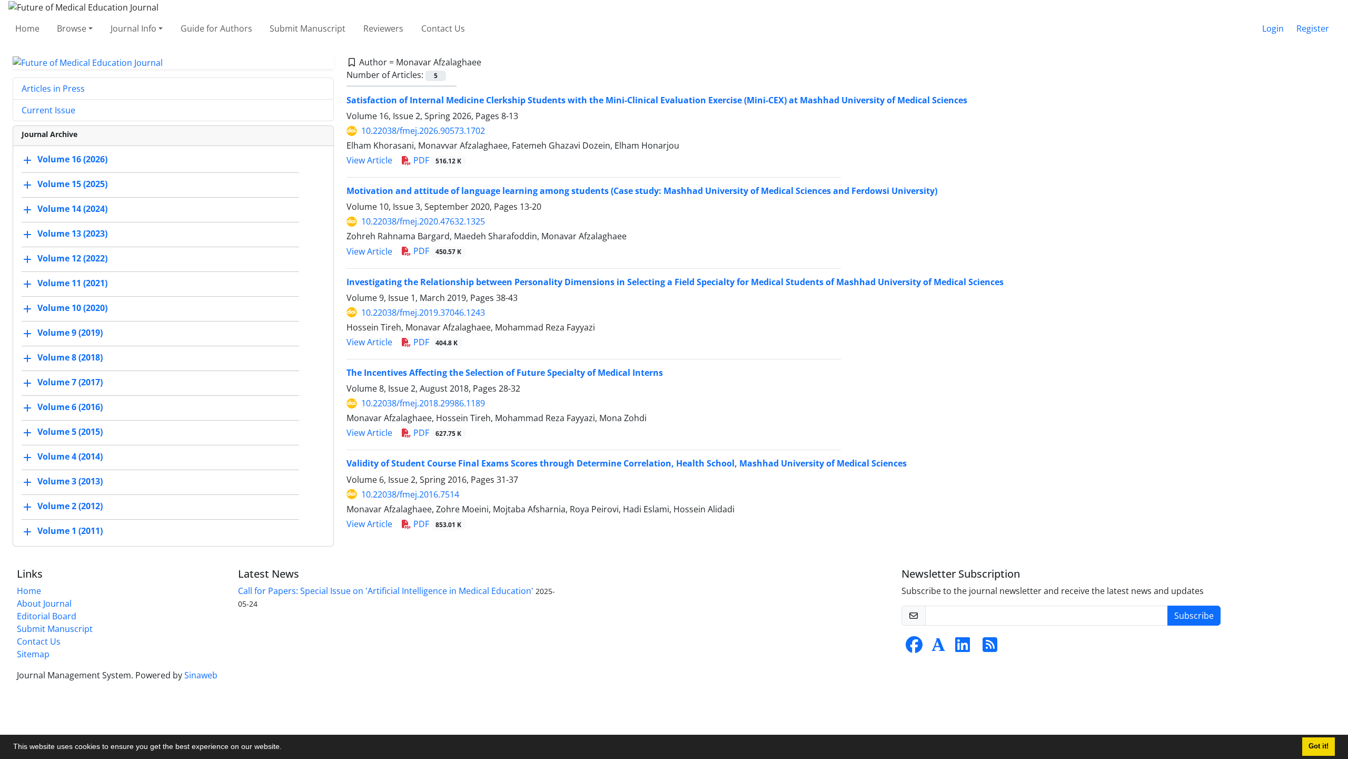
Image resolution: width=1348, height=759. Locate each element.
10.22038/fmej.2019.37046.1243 (423, 312)
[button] (285, 748)
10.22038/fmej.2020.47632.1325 (423, 221)
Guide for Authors (216, 28)
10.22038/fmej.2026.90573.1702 (423, 131)
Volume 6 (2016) (70, 407)
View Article (369, 160)
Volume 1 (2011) (70, 531)
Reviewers (383, 28)
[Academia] (938, 648)
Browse (71, 28)
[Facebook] (914, 648)
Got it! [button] (1319, 746)
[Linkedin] (962, 648)
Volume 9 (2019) (70, 333)
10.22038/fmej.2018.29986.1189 (423, 403)
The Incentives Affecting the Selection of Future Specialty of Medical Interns (504, 372)
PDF (436, 160)
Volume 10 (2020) (72, 308)
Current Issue (48, 110)
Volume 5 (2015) (70, 432)
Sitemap (33, 654)
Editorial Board (46, 616)
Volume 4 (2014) (70, 457)
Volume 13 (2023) (72, 234)
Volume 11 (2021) (72, 283)
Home (27, 28)
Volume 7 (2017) (70, 382)
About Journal (44, 603)
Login (1273, 28)
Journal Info (133, 28)
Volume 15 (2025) (72, 184)
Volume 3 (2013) (70, 482)
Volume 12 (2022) (72, 259)
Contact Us (443, 28)
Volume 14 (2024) (72, 209)
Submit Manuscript (307, 28)
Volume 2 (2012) (70, 506)
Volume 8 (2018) (70, 358)
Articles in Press (53, 88)
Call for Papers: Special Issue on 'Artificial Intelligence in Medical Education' (385, 591)
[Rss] (990, 648)
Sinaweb (200, 675)
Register (1312, 28)
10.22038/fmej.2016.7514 (410, 494)
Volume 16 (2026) (72, 160)
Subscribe (1194, 615)
